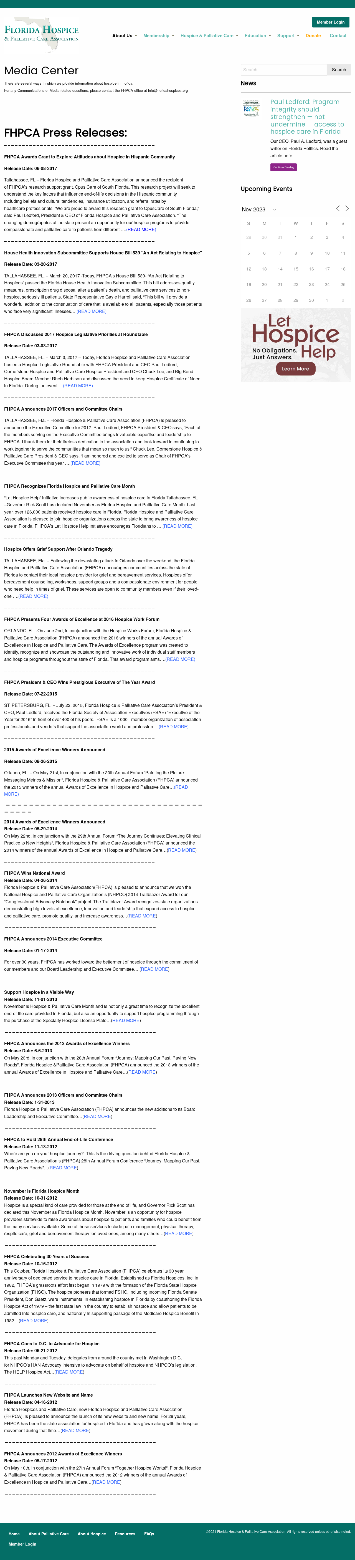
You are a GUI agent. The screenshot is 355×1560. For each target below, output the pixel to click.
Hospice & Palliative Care (207, 35)
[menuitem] (123, 35)
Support (286, 35)
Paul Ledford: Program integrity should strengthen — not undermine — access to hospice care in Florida (307, 116)
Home (14, 1533)
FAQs (149, 1533)
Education (255, 35)
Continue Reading (283, 167)
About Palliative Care (49, 1533)
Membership (156, 35)
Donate (313, 35)
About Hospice (92, 1533)
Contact (338, 35)
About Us (122, 35)
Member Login (331, 22)
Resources (125, 1533)
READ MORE (141, 229)
